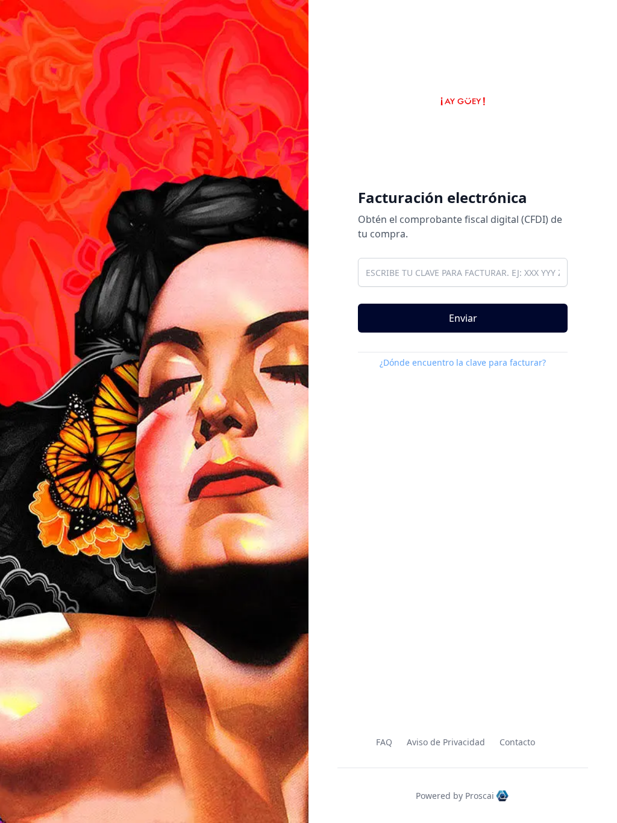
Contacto (517, 742)
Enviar (463, 318)
